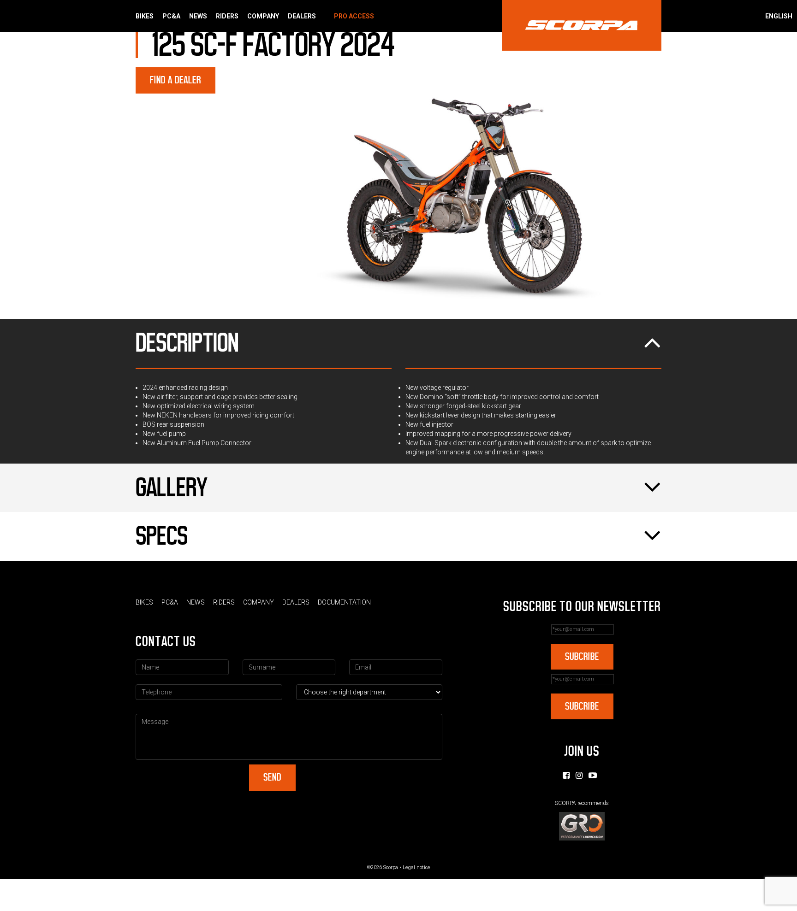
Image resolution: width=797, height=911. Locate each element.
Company (263, 16)
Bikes (145, 16)
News (198, 16)
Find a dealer (175, 80)
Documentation (344, 602)
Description (187, 343)
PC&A (171, 16)
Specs (162, 536)
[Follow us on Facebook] (566, 775)
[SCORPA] (581, 25)
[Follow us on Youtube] (593, 775)
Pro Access (354, 16)
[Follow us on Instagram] (579, 775)
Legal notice (416, 867)
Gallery (172, 487)
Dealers (302, 16)
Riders (227, 16)
